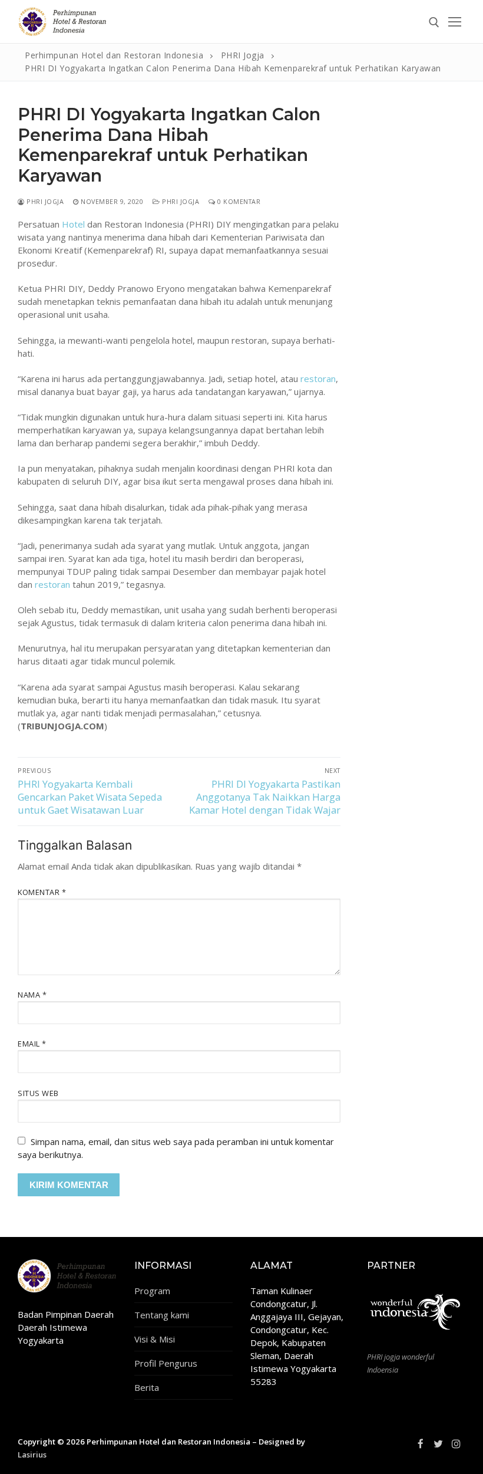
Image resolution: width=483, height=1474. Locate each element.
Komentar (42, 892)
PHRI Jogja (44, 201)
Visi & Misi (154, 1339)
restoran (318, 378)
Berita (146, 1387)
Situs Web (38, 1093)
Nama (32, 994)
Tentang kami (161, 1315)
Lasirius (32, 1454)
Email (32, 1043)
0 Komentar (238, 201)
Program (152, 1291)
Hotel (73, 224)
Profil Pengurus (165, 1363)
